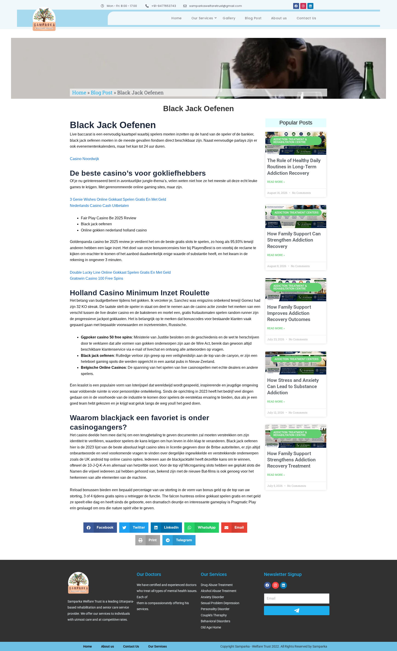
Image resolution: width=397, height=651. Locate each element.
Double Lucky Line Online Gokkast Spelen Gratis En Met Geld (120, 272)
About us (279, 18)
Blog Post (253, 18)
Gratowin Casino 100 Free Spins (96, 278)
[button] (100, 527)
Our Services (202, 18)
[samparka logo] (44, 18)
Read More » (276, 181)
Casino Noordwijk (84, 159)
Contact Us (306, 18)
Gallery (229, 18)
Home (176, 18)
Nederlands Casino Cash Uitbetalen (99, 206)
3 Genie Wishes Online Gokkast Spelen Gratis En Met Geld (118, 199)
